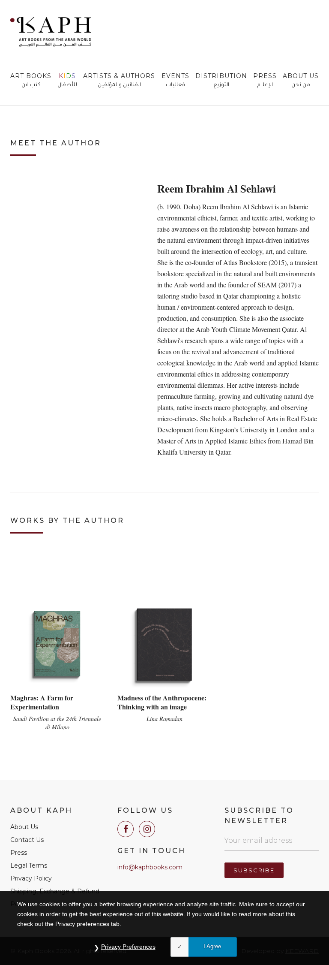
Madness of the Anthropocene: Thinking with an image (161, 702)
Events (175, 80)
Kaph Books (50, 32)
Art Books (30, 80)
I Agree (212, 946)
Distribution (221, 80)
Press (265, 80)
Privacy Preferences (128, 946)
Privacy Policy (31, 878)
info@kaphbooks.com (149, 867)
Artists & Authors (119, 80)
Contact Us (27, 840)
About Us (301, 80)
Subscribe (254, 870)
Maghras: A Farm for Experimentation (41, 702)
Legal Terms (28, 865)
